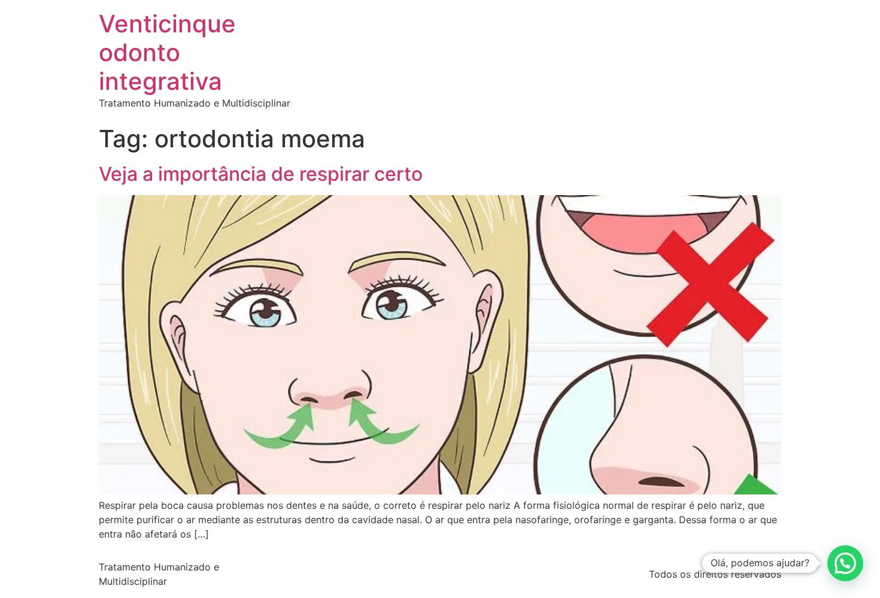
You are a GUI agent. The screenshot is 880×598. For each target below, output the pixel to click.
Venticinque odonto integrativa (167, 52)
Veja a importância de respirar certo (261, 174)
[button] (845, 563)
